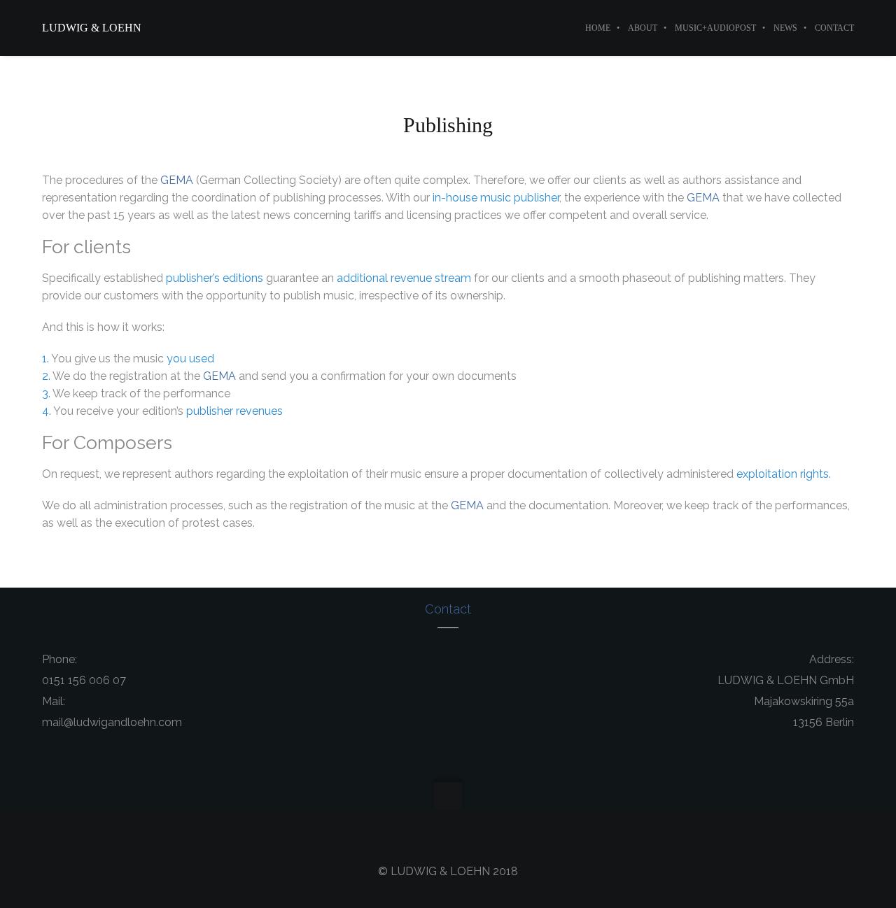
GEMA (176, 180)
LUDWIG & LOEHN (91, 28)
